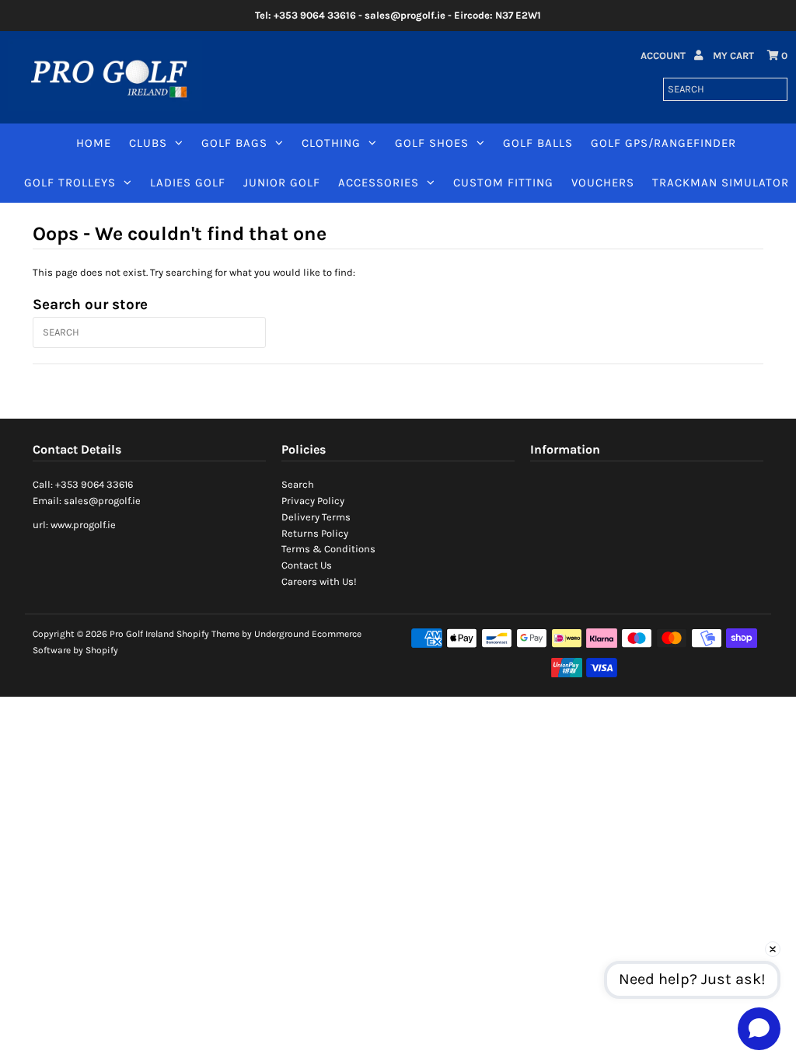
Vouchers (602, 183)
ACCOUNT (664, 55)
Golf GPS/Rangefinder (663, 143)
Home (93, 143)
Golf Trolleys (70, 183)
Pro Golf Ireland (142, 633)
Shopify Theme (207, 633)
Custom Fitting (503, 183)
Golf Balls (538, 143)
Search (297, 484)
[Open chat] (759, 1028)
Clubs (148, 143)
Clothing (331, 143)
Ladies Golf (187, 183)
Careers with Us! (319, 581)
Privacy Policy (312, 500)
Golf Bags (234, 143)
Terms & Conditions (328, 549)
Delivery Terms (316, 517)
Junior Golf (281, 183)
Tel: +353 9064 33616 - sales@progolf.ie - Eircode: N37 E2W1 (398, 15)
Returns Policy (314, 533)
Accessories (378, 183)
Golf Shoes (432, 143)
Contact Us (306, 565)
